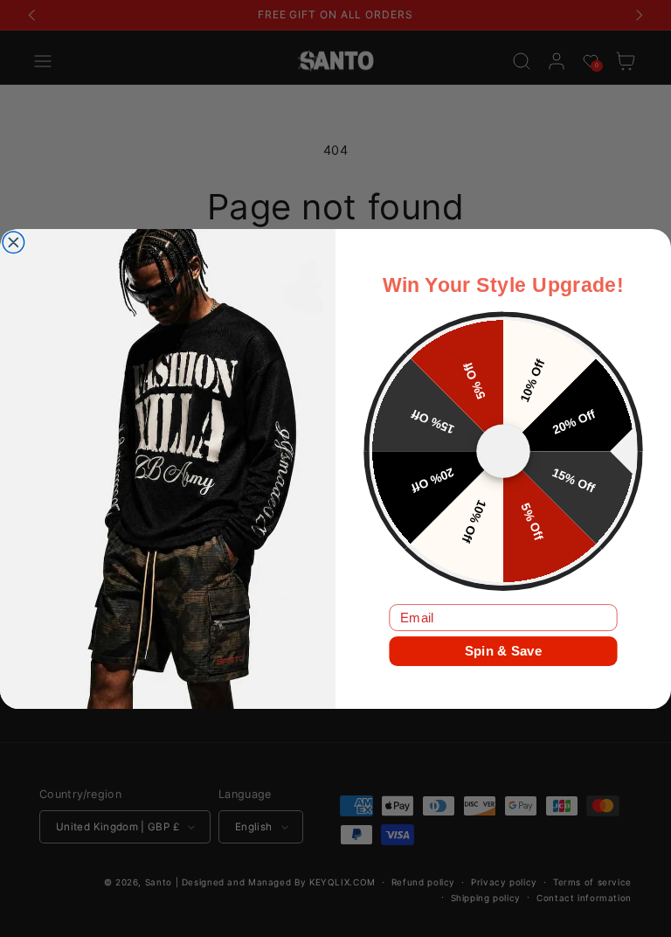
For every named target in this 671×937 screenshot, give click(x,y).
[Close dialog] (13, 242)
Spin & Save (503, 650)
